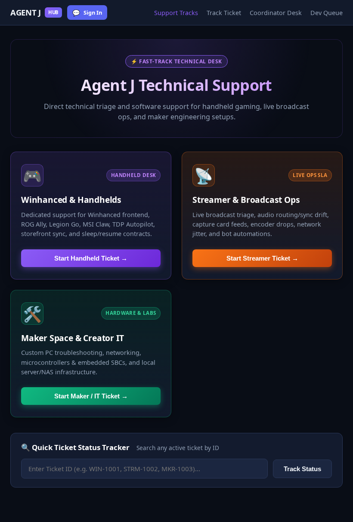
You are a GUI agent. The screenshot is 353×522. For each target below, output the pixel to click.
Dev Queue (326, 13)
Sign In (87, 13)
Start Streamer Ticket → (262, 258)
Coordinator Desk (276, 13)
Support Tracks (176, 13)
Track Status (302, 468)
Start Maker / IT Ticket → (91, 396)
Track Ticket (224, 13)
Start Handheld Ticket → (90, 258)
